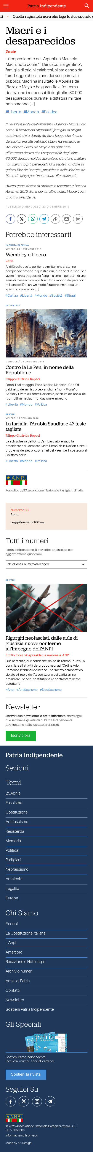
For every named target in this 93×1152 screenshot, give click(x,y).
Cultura (13, 295)
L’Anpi (11, 943)
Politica (50, 112)
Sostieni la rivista (26, 1074)
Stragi (71, 295)
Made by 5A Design (19, 1143)
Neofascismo (52, 689)
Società (57, 295)
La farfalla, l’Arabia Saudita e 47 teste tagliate (46, 426)
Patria (46, 6)
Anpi (11, 689)
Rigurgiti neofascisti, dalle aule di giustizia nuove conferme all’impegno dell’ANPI (42, 643)
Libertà (14, 112)
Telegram (50, 1101)
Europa (12, 898)
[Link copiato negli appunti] (55, 219)
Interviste (13, 305)
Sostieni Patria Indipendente (30, 1010)
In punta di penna (17, 245)
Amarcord (14, 952)
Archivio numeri (19, 971)
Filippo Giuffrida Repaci (23, 379)
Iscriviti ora (20, 736)
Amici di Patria (18, 981)
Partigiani (13, 860)
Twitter (24, 1101)
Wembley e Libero (26, 254)
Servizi (10, 414)
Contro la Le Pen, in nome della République (40, 370)
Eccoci (12, 924)
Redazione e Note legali (25, 962)
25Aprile (13, 793)
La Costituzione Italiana (25, 933)
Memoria (13, 841)
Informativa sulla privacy (22, 1135)
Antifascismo (28, 689)
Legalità (12, 889)
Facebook (11, 1101)
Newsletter (15, 1000)
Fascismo (14, 803)
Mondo (32, 112)
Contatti (13, 991)
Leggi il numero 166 (24, 522)
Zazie (11, 51)
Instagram (37, 1101)
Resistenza (15, 832)
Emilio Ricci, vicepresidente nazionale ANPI (37, 655)
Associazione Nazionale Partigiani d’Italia (43, 1126)
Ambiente (14, 879)
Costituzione (17, 812)
